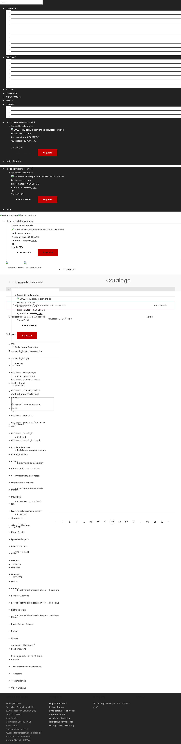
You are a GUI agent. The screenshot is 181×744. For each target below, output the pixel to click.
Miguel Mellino (121, 405)
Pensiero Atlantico (20, 595)
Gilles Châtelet (89, 483)
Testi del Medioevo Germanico (26, 666)
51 (133, 521)
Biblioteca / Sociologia (23, 28)
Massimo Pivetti (166, 444)
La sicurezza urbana (21, 133)
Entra (8, 209)
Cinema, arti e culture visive (25, 468)
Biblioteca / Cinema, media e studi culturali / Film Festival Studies (25, 394)
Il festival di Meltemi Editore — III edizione (32, 108)
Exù (13, 504)
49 (119, 521)
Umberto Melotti (57, 345)
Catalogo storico (19, 454)
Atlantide (16, 12)
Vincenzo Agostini (90, 342)
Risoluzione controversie (24, 77)
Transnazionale (18, 680)
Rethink (15, 631)
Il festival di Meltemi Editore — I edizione (32, 116)
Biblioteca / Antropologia (24, 20)
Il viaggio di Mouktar (159, 412)
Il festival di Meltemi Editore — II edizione (32, 112)
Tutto (69, 318)
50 (126, 521)
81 (155, 521)
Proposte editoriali (58, 703)
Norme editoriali (57, 714)
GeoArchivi (16, 41)
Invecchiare (154, 377)
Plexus (14, 617)
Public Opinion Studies (22, 624)
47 (105, 521)
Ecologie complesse (62, 405)
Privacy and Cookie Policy (61, 725)
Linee (51, 357)
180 (12, 344)
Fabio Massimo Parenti (60, 479)
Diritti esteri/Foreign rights (62, 710)
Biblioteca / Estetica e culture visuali (30, 24)
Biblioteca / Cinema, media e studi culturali (25, 381)
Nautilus (15, 588)
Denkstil (15, 489)
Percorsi (15, 602)
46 (98, 521)
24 (63, 318)
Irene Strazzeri (121, 345)
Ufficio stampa (56, 707)
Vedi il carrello (160, 305)
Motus (14, 581)
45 (91, 521)
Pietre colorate (18, 609)
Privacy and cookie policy (24, 69)
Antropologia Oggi (156, 381)
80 (147, 521)
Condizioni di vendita (22, 73)
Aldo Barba (152, 444)
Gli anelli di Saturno (20, 525)
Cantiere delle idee (20, 447)
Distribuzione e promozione (25, 65)
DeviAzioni (16, 496)
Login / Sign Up (13, 161)
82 (162, 521)
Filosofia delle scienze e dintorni (26, 511)
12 (59, 318)
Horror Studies (18, 532)
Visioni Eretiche (19, 49)
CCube (14, 461)
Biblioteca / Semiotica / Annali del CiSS (28, 424)
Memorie (15, 574)
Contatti (16, 85)
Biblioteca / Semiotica (23, 33)
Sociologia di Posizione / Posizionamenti (23, 647)
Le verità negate (92, 405)
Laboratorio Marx (19, 546)
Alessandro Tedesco (157, 408)
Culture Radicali (19, 37)
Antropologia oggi (20, 16)
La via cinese (57, 483)
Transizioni (16, 673)
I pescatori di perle (20, 539)
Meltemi (15, 61)
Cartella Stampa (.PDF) (23, 81)
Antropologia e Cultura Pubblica (27, 351)
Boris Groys (152, 342)
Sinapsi (14, 638)
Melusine (15, 45)
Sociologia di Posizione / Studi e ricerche (26, 658)
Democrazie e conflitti (22, 482)
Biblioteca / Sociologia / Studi (25, 440)
